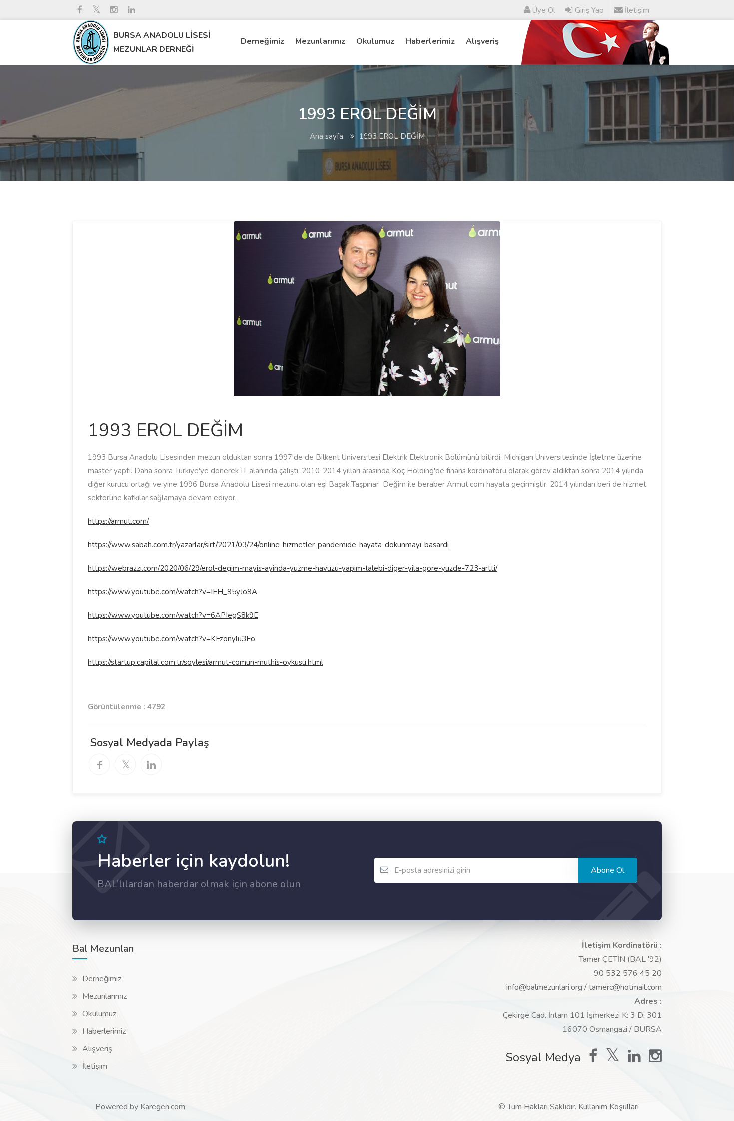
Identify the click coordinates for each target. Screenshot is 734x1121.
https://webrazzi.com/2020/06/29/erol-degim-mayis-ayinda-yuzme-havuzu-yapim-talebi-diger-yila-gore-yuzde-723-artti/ (292, 568)
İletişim (94, 1066)
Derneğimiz (262, 41)
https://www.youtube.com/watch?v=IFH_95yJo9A (172, 592)
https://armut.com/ (118, 521)
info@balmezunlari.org (544, 987)
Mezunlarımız (320, 41)
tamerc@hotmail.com (625, 987)
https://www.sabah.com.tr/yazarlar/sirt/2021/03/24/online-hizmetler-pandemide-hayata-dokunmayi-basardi (268, 545)
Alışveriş (482, 41)
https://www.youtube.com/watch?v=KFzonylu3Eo (171, 639)
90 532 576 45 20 (628, 973)
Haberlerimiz (430, 41)
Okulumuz (375, 41)
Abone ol (607, 870)
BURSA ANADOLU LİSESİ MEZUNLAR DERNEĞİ (162, 42)
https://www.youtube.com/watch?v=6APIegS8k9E (173, 615)
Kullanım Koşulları (608, 1106)
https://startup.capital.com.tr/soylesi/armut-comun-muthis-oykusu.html (205, 662)
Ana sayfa (326, 136)
